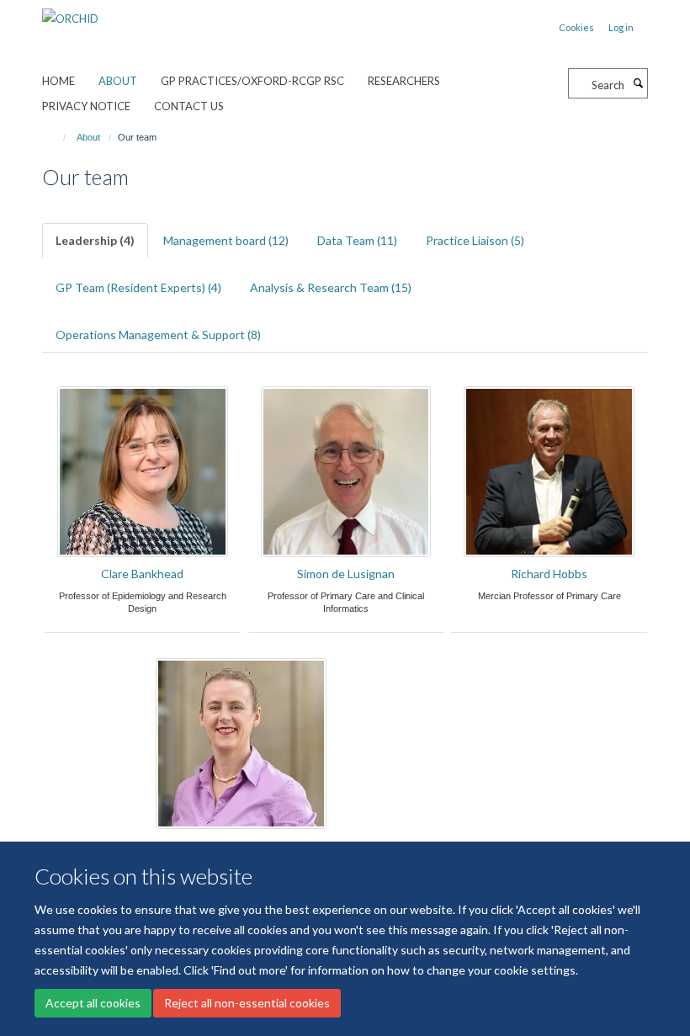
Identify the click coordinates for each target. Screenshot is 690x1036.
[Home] (57, 137)
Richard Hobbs (549, 573)
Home (58, 81)
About (117, 81)
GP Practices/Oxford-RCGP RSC (252, 81)
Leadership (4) (95, 240)
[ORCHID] (70, 12)
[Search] (638, 83)
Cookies (576, 27)
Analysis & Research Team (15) (330, 287)
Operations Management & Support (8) (158, 334)
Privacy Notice (86, 106)
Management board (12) (226, 240)
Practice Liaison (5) (475, 240)
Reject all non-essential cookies (247, 1003)
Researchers (404, 81)
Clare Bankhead (142, 573)
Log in (621, 27)
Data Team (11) (357, 240)
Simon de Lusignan (346, 573)
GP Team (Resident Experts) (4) (138, 287)
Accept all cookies (93, 1003)
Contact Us (189, 106)
